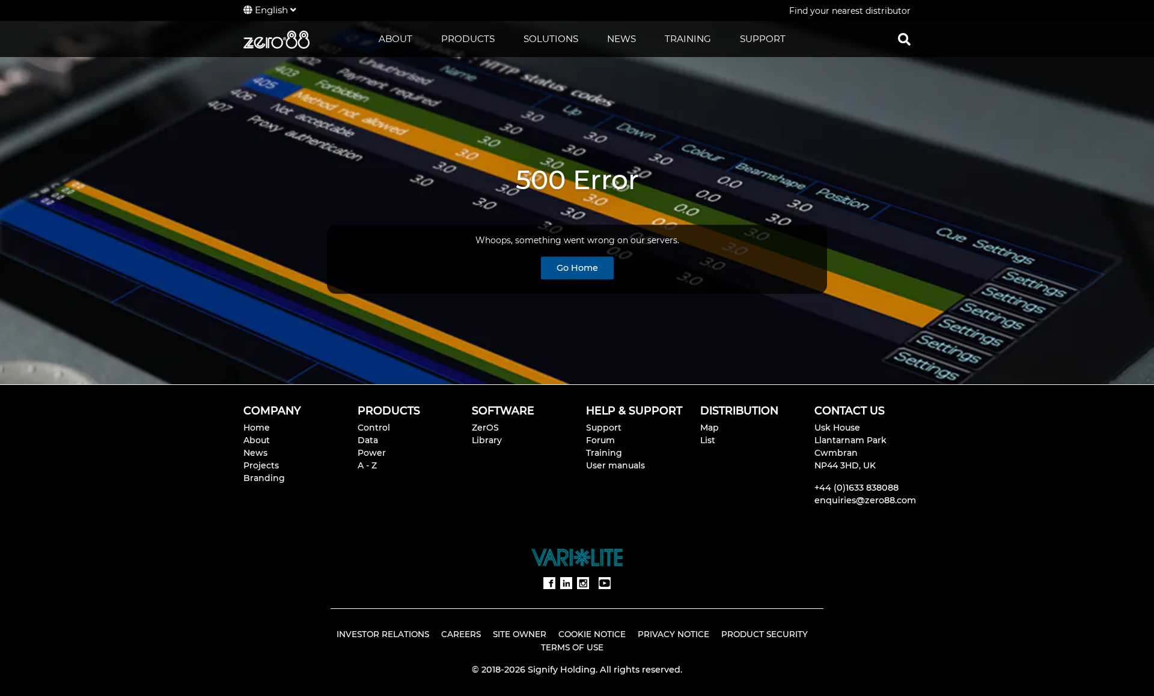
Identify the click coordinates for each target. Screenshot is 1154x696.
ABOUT (395, 38)
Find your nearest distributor (850, 10)
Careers (461, 634)
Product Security (764, 634)
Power (372, 452)
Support (603, 427)
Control (374, 427)
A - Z (367, 465)
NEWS (621, 38)
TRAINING (688, 38)
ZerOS (485, 427)
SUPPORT (763, 38)
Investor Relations (383, 634)
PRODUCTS (468, 38)
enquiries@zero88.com (865, 500)
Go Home (577, 267)
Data (368, 440)
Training (604, 452)
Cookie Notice (592, 634)
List (707, 440)
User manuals (615, 465)
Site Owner (519, 634)
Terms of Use (572, 647)
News (255, 452)
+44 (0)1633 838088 (856, 487)
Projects (261, 465)
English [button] (271, 10)
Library (487, 440)
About (256, 440)
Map (709, 427)
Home (256, 427)
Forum (600, 440)
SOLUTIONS (551, 38)
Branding (264, 478)
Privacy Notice (673, 634)
